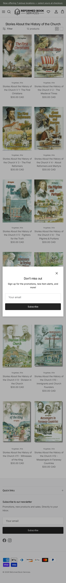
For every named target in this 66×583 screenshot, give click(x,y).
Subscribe (33, 306)
